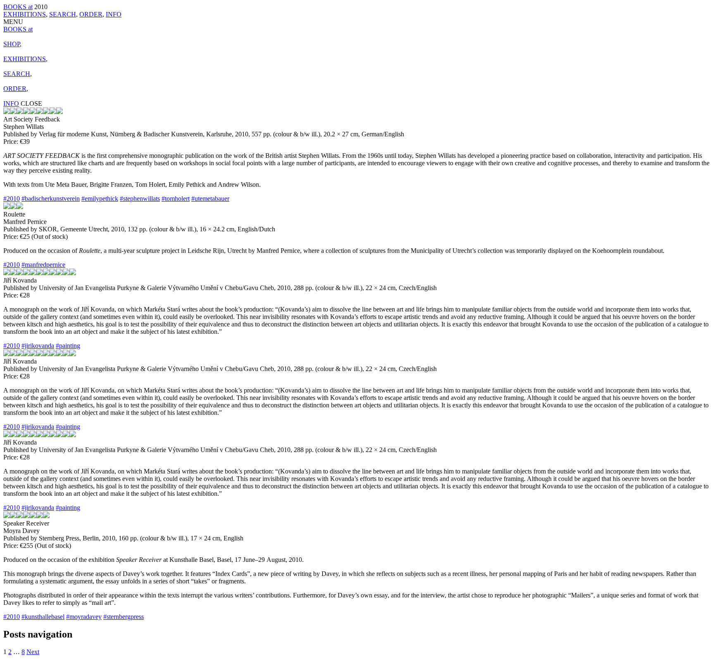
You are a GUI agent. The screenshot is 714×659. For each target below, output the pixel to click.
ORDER (90, 14)
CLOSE (31, 103)
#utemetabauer (210, 198)
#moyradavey (84, 616)
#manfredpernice (43, 264)
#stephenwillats (140, 198)
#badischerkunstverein (50, 198)
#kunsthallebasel (42, 616)
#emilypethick (99, 198)
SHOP (11, 44)
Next (32, 651)
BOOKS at (18, 6)
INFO (113, 14)
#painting (68, 345)
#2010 (11, 198)
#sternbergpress (123, 616)
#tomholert (176, 198)
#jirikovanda (37, 345)
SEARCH (62, 14)
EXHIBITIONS (24, 14)
